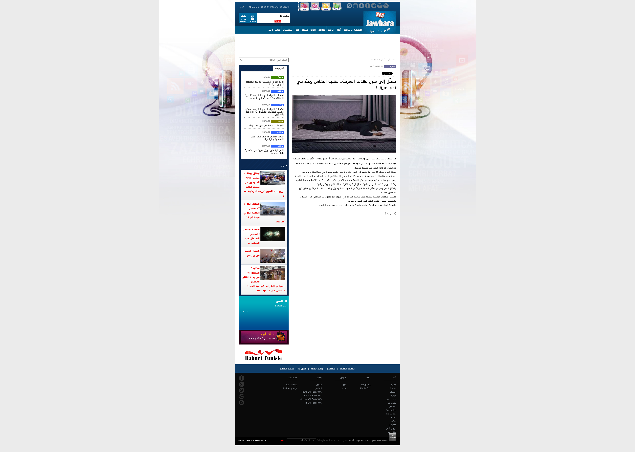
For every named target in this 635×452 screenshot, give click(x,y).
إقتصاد (393, 392)
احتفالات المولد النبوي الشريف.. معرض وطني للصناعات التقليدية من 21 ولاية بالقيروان (264, 112)
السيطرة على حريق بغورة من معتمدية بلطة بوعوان (264, 151)
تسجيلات (287, 29)
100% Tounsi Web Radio (312, 392)
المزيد (245, 312)
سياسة (393, 388)
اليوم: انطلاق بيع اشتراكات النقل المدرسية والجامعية (267, 138)
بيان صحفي (391, 399)
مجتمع (280, 121)
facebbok (241, 378)
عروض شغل (391, 428)
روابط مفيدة (317, 368)
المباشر (319, 388)
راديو (313, 29)
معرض (321, 29)
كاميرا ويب (274, 29)
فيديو (304, 29)
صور (297, 29)
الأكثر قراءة (280, 68)
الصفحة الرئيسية (353, 29)
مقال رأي (392, 432)
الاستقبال (392, 59)
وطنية (280, 91)
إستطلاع (331, 368)
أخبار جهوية (391, 410)
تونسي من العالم (289, 388)
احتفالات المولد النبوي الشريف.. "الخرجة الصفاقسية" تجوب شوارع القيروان (264, 96)
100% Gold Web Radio (313, 395)
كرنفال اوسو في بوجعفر (252, 253)
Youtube (241, 396)
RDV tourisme (291, 385)
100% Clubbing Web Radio (311, 399)
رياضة (331, 29)
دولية (393, 395)
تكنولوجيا (392, 403)
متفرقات (375, 59)
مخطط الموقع (287, 368)
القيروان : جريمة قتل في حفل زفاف (266, 125)
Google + (241, 384)
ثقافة (393, 417)
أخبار (338, 29)
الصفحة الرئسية (347, 368)
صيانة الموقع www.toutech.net (252, 441)
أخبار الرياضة (366, 385)
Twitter (241, 390)
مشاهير (392, 406)
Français (254, 7)
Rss (241, 402)
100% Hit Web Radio (313, 403)
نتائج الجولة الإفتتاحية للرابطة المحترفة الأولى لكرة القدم (264, 83)
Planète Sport (365, 388)
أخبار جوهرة (391, 414)
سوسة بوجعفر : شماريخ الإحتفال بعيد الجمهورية (251, 236)
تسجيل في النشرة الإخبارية (328, 440)
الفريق (319, 385)
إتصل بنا (301, 368)
